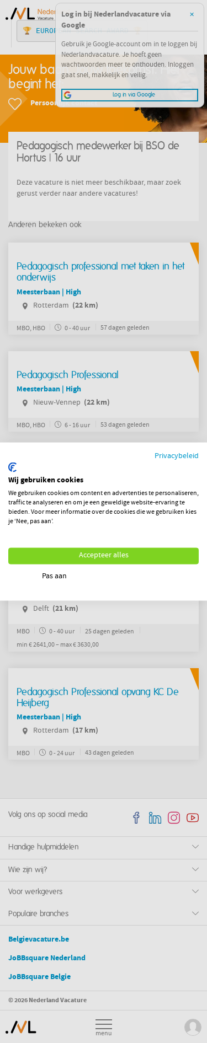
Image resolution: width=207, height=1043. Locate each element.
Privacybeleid (177, 457)
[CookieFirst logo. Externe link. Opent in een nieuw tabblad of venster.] (12, 467)
